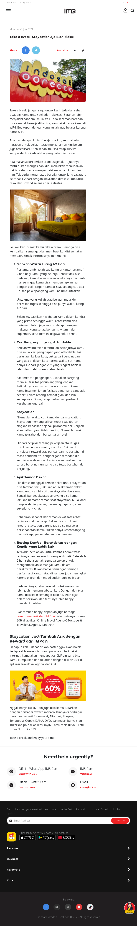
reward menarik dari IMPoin (36, 616)
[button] (132, 10)
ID (122, 2)
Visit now (86, 773)
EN (128, 2)
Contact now (27, 787)
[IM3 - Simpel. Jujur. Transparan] (70, 10)
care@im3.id (88, 787)
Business (11, 2)
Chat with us (27, 773)
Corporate (25, 2)
